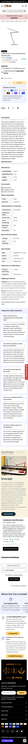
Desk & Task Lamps (16, 21)
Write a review (14, 579)
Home (3, 21)
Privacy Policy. (12, 699)
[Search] (25, 11)
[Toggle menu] (2, 6)
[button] (2, 17)
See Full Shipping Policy (8, 302)
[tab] (7, 452)
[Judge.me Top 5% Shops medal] (21, 671)
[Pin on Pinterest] (18, 108)
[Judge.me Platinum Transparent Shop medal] (6, 671)
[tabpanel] (14, 486)
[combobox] (14, 11)
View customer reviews (10, 549)
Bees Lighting (10, 737)
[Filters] (3, 570)
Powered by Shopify (20, 737)
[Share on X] (13, 108)
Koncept (9, 58)
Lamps (8, 21)
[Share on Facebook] (8, 108)
